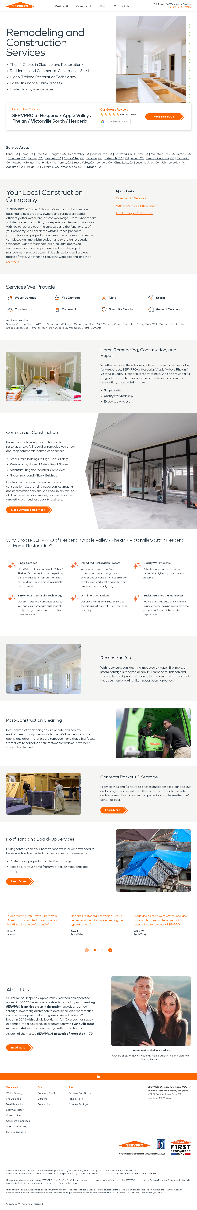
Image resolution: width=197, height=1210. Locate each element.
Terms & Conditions (79, 1093)
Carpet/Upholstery (125, 324)
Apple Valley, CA (74, 158)
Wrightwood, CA (71, 167)
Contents (96, 327)
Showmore (12, 261)
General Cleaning (16, 1131)
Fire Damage (13, 1098)
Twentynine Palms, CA (160, 158)
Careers (42, 1098)
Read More (18, 1047)
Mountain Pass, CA (163, 154)
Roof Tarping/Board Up (54, 327)
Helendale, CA (114, 158)
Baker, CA (12, 154)
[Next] (110, 950)
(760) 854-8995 (180, 7)
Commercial (84, 6)
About (103, 6)
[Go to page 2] (98, 950)
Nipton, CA (184, 154)
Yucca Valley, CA (84, 162)
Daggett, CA (57, 154)
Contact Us (121, 6)
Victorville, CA (50, 167)
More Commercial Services (28, 509)
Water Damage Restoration (136, 206)
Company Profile (47, 1093)
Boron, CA (27, 154)
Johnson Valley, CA (173, 162)
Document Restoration (172, 324)
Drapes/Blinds (14, 327)
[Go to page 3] (102, 950)
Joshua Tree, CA (102, 154)
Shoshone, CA (17, 158)
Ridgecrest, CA (134, 158)
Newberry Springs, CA (26, 162)
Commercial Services (131, 198)
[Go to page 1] (95, 950)
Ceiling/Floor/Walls (147, 324)
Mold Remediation (16, 1104)
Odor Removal (31, 327)
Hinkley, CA (49, 162)
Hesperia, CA (53, 158)
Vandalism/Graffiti (79, 327)
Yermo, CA (64, 162)
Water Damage (15, 1093)
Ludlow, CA (141, 154)
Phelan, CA (32, 167)
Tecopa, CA (35, 158)
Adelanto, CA (14, 167)
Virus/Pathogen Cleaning (70, 324)
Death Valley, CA (78, 154)
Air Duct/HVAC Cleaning (99, 324)
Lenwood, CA (123, 154)
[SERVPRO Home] (20, 5)
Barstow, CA (94, 158)
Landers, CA (104, 162)
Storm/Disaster (15, 1109)
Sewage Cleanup (16, 324)
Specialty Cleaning (16, 1126)
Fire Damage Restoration (134, 213)
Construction (13, 1115)
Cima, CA (41, 154)
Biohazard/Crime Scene (40, 324)
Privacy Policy (76, 1098)
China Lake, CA (123, 162)
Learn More (112, 810)
